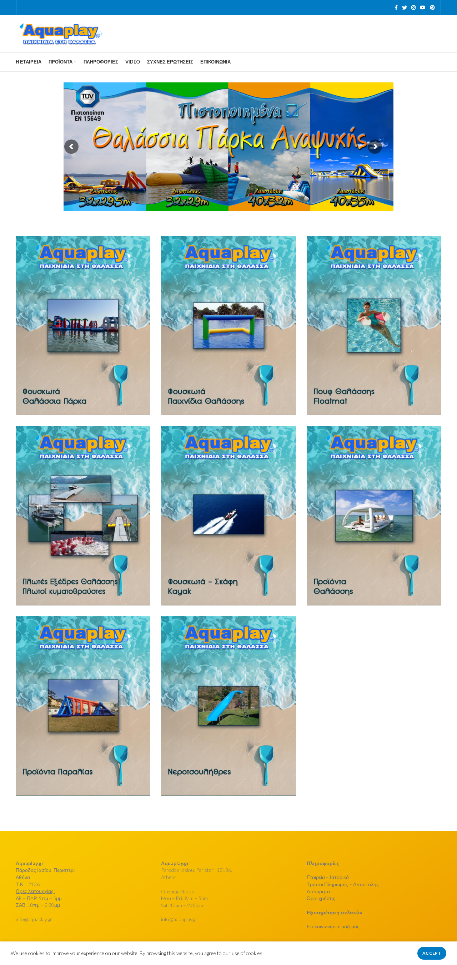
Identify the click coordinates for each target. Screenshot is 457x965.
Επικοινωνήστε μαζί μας (333, 926)
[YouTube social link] (423, 7)
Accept (431, 953)
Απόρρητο (318, 891)
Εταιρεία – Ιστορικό (328, 877)
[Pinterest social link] (432, 7)
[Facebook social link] (396, 7)
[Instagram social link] (413, 7)
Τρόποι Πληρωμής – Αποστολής (343, 884)
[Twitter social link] (404, 7)
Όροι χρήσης (321, 898)
